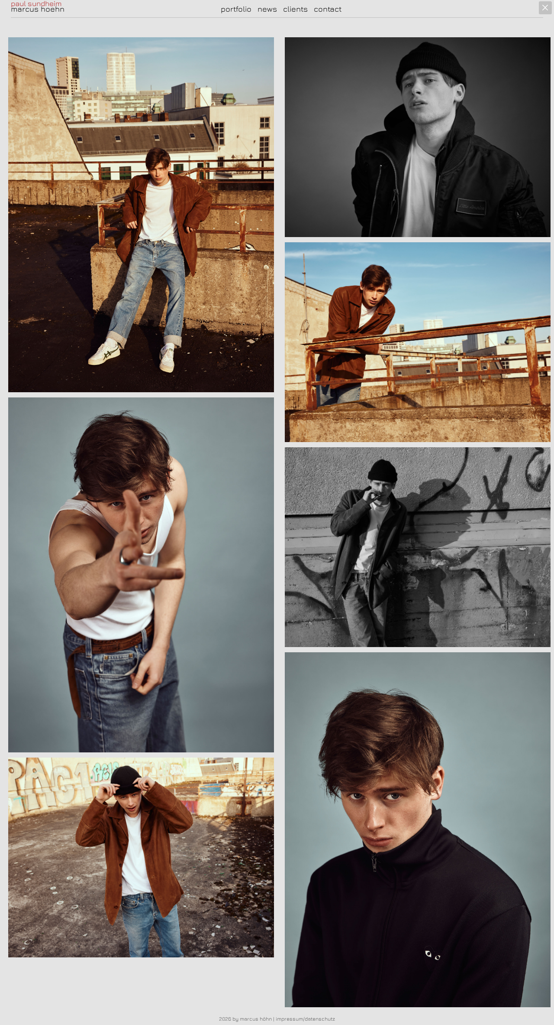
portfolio (236, 8)
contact (327, 8)
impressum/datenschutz (305, 1018)
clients (295, 8)
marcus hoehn (37, 9)
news (267, 8)
